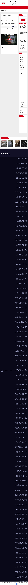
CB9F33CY (20, 307)
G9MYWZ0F (22, 350)
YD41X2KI (20, 562)
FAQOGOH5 (19, 341)
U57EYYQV (26, 518)
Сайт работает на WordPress (4, 370)
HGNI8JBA (20, 365)
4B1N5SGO (26, 207)
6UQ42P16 (17, 240)
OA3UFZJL (16, 447)
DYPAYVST (17, 327)
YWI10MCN (26, 567)
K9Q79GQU (26, 399)
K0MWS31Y (17, 398)
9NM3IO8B (17, 279)
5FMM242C (26, 220)
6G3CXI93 (26, 234)
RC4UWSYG (16, 490)
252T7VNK (23, 186)
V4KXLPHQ (23, 528)
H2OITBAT (23, 359)
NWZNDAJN (17, 442)
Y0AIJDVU (17, 558)
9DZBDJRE (19, 274)
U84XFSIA (26, 519)
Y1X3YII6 (23, 558)
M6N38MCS (26, 422)
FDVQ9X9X (26, 341)
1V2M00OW (23, 182)
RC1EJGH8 (26, 489)
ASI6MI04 (20, 292)
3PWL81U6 (20, 202)
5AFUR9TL (17, 220)
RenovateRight (14, 1)
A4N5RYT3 (22, 283)
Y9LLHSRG (23, 561)
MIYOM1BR (23, 428)
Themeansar (2, 371)
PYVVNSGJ (16, 470)
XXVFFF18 (17, 557)
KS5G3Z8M (17, 407)
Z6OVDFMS (16, 571)
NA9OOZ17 (20, 437)
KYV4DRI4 (26, 408)
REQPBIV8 (26, 490)
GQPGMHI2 (26, 355)
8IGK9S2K (20, 260)
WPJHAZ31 (19, 543)
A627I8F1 (20, 284)
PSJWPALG (19, 466)
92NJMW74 (17, 269)
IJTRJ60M (17, 380)
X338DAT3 (26, 548)
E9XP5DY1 (26, 331)
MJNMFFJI (26, 428)
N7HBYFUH (23, 436)
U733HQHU (23, 519)
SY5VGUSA (22, 508)
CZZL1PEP (20, 316)
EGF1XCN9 (26, 332)
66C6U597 (20, 230)
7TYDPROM (17, 254)
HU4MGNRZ (23, 370)
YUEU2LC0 (16, 567)
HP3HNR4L (23, 369)
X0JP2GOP (23, 547)
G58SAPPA (16, 350)
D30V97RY (23, 316)
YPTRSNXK (20, 566)
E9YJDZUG (16, 332)
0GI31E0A (26, 163)
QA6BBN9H (16, 475)
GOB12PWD (16, 355)
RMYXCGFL (16, 494)
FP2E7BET (20, 345)
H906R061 (26, 360)
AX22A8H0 (17, 293)
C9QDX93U (26, 306)
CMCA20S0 (16, 311)
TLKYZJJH (16, 514)
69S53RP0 (20, 231)
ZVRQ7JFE (26, 577)
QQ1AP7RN (23, 481)
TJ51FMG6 (20, 513)
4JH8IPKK (26, 210)
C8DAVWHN (23, 306)
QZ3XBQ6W (19, 485)
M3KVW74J (19, 422)
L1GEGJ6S (26, 409)
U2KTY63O (17, 518)
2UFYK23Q (23, 192)
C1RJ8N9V (26, 303)
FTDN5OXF (20, 346)
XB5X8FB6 (20, 552)
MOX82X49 (19, 431)
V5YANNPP (17, 529)
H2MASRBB (20, 359)
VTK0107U (23, 534)
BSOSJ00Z (26, 302)
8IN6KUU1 (23, 260)
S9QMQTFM (25, 499)
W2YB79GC (20, 537)
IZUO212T (20, 385)
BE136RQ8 (26, 297)
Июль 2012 (21, 112)
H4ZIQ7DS (26, 359)
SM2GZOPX (16, 504)
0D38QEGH (20, 163)
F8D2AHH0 (16, 341)
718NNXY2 (17, 244)
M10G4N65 (16, 422)
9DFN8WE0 (26, 273)
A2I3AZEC (17, 283)
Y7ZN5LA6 (17, 561)
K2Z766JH (23, 398)
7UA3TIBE (20, 254)
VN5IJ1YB (23, 533)
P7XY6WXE (19, 460)
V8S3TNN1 (20, 529)
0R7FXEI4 (23, 168)
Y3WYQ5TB (26, 558)
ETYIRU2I (26, 336)
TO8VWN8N (26, 514)
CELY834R (17, 308)
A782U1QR (26, 284)
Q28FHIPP (20, 471)
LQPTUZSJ (20, 418)
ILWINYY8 (23, 380)
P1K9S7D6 (17, 457)
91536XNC (23, 268)
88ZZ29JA (17, 258)
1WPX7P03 (26, 182)
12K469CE (17, 172)
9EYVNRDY (26, 274)
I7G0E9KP (23, 375)
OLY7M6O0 (19, 451)
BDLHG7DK (23, 297)
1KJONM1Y (23, 177)
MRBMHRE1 (16, 432)
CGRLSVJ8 (26, 308)
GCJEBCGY (26, 351)
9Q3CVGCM (19, 279)
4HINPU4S (21, 210)
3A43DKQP (20, 197)
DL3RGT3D (16, 322)
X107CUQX (26, 547)
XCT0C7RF (26, 552)
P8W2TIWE (23, 460)
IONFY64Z (26, 380)
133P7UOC (20, 172)
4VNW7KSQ (17, 215)
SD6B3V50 (23, 500)
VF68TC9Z (20, 532)
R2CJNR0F (26, 485)
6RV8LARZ (20, 239)
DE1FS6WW (16, 321)
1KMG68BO (26, 177)
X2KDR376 (20, 548)
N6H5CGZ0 (17, 436)
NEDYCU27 (26, 437)
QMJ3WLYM (16, 481)
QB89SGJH (17, 476)
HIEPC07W (26, 365)
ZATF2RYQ (16, 572)
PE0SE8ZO (20, 461)
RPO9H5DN (19, 495)
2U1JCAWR (20, 192)
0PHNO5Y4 (26, 167)
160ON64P (23, 173)
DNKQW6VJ (26, 322)
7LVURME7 (23, 250)
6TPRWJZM (23, 239)
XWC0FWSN (22, 556)
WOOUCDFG (16, 543)
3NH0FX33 (23, 201)
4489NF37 (23, 206)
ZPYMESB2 (22, 576)
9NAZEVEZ (26, 278)
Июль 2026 (21, 57)
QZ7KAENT (23, 485)
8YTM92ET (20, 268)
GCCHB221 (23, 351)
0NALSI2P (17, 167)
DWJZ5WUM (22, 326)
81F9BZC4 (26, 255)
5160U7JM (20, 216)
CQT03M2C (19, 312)
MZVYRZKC (17, 433)
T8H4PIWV (26, 509)
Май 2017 (21, 106)
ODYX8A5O (22, 447)
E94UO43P (20, 331)
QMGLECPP (25, 480)
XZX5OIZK (26, 557)
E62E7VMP (17, 331)
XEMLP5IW (17, 553)
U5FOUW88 (17, 519)
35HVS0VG (23, 196)
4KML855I (20, 211)
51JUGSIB (23, 216)
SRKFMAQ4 (26, 505)
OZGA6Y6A (23, 456)
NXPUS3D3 (23, 442)
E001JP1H (20, 327)
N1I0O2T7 (23, 433)
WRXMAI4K (26, 543)
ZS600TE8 (17, 577)
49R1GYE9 (17, 207)
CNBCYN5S (22, 311)
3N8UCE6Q (20, 201)
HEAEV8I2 (20, 364)
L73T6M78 (20, 412)
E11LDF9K (23, 327)
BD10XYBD (20, 297)
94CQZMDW (25, 269)
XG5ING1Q (26, 553)
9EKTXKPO (22, 274)
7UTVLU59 (23, 254)
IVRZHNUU (17, 384)
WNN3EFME (22, 542)
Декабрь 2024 (22, 75)
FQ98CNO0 (23, 345)
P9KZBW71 (26, 460)
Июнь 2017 (21, 104)
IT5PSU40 (20, 383)
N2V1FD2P (26, 433)
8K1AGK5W (26, 260)
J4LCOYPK (20, 388)
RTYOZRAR (22, 495)
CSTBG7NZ (26, 312)
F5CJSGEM (20, 340)
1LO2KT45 (26, 178)
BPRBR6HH (19, 302)
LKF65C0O (23, 417)
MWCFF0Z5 (22, 432)
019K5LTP (23, 158)
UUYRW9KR (25, 524)
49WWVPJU (22, 207)
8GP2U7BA (26, 259)
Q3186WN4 (26, 471)
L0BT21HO (20, 409)
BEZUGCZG (19, 298)
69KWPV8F (17, 231)
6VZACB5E (26, 240)
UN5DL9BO (22, 523)
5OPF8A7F (26, 225)
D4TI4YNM (26, 316)
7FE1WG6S (17, 249)
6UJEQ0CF (26, 239)
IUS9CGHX (26, 383)
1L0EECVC (23, 178)
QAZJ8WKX (26, 475)
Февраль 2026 (22, 67)
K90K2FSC (20, 399)
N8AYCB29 (26, 436)
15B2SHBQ (17, 173)
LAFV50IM (26, 413)
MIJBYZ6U (20, 428)
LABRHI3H (23, 413)
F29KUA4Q (17, 340)
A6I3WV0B (23, 284)
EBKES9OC (19, 332)
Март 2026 (21, 65)
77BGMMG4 (23, 245)
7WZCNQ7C (26, 254)
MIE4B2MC (17, 428)
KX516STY (26, 407)
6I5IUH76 (20, 235)
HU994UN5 (26, 370)
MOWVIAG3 (16, 431)
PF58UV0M (23, 461)
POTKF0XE (16, 465)
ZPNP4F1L (20, 576)
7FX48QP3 (20, 249)
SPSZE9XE (16, 505)
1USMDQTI (20, 182)
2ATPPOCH (17, 187)
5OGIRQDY (23, 225)
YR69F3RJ (23, 566)
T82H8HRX (23, 509)
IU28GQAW (23, 383)
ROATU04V (23, 494)
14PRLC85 (26, 172)
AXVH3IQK (20, 293)
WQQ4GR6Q (22, 543)
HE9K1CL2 (17, 364)
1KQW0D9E (17, 178)
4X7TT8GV (26, 215)
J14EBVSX (26, 385)
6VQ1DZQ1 (23, 240)
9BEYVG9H (20, 273)
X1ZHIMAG (17, 548)
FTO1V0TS (26, 346)
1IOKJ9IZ (17, 177)
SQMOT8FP (22, 505)
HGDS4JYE (17, 365)
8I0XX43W (17, 260)
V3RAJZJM (20, 528)
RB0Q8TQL (20, 489)
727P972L (23, 244)
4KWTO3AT (23, 211)
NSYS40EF (20, 441)
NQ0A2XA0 (17, 441)
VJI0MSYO (17, 533)
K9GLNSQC (23, 399)
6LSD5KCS (26, 235)
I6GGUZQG (20, 375)
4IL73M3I (23, 210)
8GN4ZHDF (23, 259)
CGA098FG (20, 308)
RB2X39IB (23, 489)
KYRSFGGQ (23, 408)
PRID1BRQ (16, 466)
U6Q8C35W (20, 519)
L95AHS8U (26, 412)
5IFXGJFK (26, 221)
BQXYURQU (22, 302)
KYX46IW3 (17, 409)
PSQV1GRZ (22, 466)
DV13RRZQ (16, 326)
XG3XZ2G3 (23, 553)
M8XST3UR (23, 423)
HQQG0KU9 (16, 370)
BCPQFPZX (16, 297)
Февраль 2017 (22, 110)
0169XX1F (20, 158)
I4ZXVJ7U (21, 374)
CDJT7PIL (23, 307)
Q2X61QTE (23, 471)
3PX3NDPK (23, 202)
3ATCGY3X (26, 197)
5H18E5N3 (20, 221)
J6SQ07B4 (26, 388)
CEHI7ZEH (26, 307)
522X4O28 (26, 216)
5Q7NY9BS (16, 226)
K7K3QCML (26, 398)
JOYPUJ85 (16, 394)
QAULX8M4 (22, 475)
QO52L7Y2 (20, 481)
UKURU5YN (16, 523)
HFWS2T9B (26, 364)
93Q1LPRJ (23, 269)
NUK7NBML (26, 441)
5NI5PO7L (20, 225)
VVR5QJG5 (26, 534)
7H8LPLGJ (26, 249)
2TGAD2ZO (23, 191)
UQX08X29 (16, 524)
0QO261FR (17, 168)
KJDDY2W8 (26, 403)
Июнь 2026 (21, 59)
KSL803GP (20, 407)
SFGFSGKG (25, 500)
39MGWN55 (26, 196)
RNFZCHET (20, 494)
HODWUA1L (16, 369)
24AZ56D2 (17, 186)
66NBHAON (23, 230)
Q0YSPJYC (26, 470)
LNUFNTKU (26, 417)
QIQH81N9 (23, 480)
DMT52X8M (22, 322)
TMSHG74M (19, 514)
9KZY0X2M (20, 278)
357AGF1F (20, 196)
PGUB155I (26, 461)
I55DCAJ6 (26, 374)
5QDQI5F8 (20, 226)
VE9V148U (17, 532)
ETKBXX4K (23, 336)
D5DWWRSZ (16, 317)
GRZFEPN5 (16, 356)
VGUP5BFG (26, 532)
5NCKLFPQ (17, 225)
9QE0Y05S (23, 279)
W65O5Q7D (16, 538)
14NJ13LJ (23, 172)
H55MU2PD (17, 360)
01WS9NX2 (26, 158)
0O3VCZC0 (23, 167)
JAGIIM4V (23, 389)
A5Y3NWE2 (17, 284)
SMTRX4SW (20, 504)
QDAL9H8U (26, 476)
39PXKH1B (17, 197)
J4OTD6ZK (23, 388)
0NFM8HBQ (20, 167)
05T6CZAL (26, 159)
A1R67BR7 (26, 282)
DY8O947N (26, 326)
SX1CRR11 (19, 508)
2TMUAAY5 (26, 191)
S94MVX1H (19, 499)
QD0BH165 (23, 476)
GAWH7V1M (19, 351)
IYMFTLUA (17, 385)
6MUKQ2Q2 (26, 236)
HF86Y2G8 (23, 364)
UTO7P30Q (22, 524)
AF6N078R (23, 288)
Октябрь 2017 (22, 102)
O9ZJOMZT (26, 446)
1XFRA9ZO (20, 183)
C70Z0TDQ (17, 306)
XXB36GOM (26, 556)
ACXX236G (17, 288)
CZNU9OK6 (17, 316)
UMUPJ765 (19, 523)
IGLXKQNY (20, 379)
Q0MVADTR (22, 470)
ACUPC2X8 (26, 287)
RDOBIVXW (19, 490)
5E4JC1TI (23, 220)
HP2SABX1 (20, 369)
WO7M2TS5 (26, 542)
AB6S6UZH (19, 287)
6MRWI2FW (22, 236)
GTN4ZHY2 (26, 356)
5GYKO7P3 (17, 221)
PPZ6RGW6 (19, 465)
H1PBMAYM (17, 359)
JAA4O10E (20, 389)
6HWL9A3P (17, 235)
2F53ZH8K (23, 187)
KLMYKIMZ (23, 404)
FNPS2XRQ (17, 345)
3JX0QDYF (17, 201)
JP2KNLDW (19, 394)
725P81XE (20, 244)
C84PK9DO (19, 306)
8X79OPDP (17, 268)
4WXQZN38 (23, 215)
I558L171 (23, 374)
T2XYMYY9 (17, 509)
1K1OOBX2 (19, 177)
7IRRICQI (17, 250)
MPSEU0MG (25, 431)
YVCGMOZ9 (19, 567)
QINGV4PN (20, 480)
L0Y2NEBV (23, 409)
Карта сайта (25, 580)
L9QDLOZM (20, 413)
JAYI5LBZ (26, 389)
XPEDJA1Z (16, 556)
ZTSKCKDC (23, 577)
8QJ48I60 (26, 263)
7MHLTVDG (26, 250)
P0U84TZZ (26, 456)
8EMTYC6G (20, 259)
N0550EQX (20, 433)
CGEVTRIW (23, 308)
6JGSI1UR (23, 235)
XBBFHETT (23, 552)
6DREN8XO (20, 234)
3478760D (17, 196)
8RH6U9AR (17, 264)
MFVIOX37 (16, 427)
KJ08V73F (23, 403)
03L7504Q (20, 159)
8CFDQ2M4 (16, 259)
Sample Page (16, 500)
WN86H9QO (19, 542)
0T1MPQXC (26, 168)
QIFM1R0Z (17, 480)
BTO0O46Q (17, 303)
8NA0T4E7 (17, 263)
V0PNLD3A (17, 528)
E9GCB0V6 (23, 331)
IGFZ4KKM (17, 379)
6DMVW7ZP (17, 234)
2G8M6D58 (26, 187)
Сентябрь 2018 (22, 100)
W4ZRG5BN (26, 537)
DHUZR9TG (26, 321)
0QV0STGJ (20, 168)
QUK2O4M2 (19, 484)
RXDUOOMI (26, 495)
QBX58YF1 (20, 476)
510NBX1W (17, 216)
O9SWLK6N (23, 446)
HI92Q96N (23, 365)
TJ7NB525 (26, 513)
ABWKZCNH (22, 287)
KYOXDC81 (19, 408)
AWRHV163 (26, 292)
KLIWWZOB (20, 404)
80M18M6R (23, 255)
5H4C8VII (23, 221)
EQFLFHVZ (26, 335)
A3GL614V (20, 283)
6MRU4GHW (19, 236)
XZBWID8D (23, 557)
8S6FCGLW (26, 264)
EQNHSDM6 (17, 336)
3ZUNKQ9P (17, 206)
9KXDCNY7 (17, 278)
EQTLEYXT (20, 336)
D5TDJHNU (20, 317)
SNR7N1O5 (23, 504)
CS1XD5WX (22, 312)
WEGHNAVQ (25, 538)
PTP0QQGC (26, 466)
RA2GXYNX (17, 489)
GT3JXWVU (23, 356)
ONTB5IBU (26, 451)
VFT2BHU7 (23, 532)
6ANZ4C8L (26, 231)
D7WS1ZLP (23, 317)
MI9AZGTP (26, 427)
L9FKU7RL (17, 413)
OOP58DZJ (16, 452)
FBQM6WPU (22, 341)
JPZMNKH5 (23, 394)
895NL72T (20, 258)
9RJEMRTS (26, 279)
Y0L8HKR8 (20, 558)
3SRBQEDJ (26, 202)
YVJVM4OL (23, 567)
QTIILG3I (17, 484)
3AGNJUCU (23, 197)
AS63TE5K (17, 292)
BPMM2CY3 (16, 302)
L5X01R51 (17, 412)
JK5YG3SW (16, 393)
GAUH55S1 (16, 351)
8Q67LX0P (23, 263)
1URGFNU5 (16, 182)
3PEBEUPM (16, 202)
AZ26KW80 (23, 293)
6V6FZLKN (20, 240)
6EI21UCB (23, 234)
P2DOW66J (20, 457)
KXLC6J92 (17, 408)
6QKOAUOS (16, 239)
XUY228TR (19, 556)
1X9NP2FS (17, 183)
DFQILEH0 (20, 321)
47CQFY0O (26, 206)
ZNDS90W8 (16, 576)
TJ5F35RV (23, 513)
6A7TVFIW (23, 231)
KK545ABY (17, 404)
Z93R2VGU (26, 571)
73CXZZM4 (26, 244)
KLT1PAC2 (26, 404)
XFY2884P (20, 553)
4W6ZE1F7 (20, 215)
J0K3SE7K (23, 385)
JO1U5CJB (26, 393)
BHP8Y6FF (26, 298)
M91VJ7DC (26, 423)
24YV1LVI (20, 186)
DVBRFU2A (19, 326)
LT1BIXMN (26, 418)
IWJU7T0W (20, 384)
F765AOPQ (23, 340)
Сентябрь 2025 (22, 71)
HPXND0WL (26, 369)
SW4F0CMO (16, 508)
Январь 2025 (22, 73)
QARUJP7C (19, 475)
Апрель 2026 (21, 63)
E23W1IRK (26, 327)
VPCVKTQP (26, 533)
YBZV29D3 (17, 562)
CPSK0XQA (16, 312)
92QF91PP (20, 269)
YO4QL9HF (17, 566)
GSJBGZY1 (19, 356)
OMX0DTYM (23, 451)
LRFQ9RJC (23, 418)
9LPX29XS (23, 278)
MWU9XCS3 (25, 432)
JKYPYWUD (20, 393)
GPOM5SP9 (19, 355)
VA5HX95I (26, 529)
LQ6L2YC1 (17, 418)
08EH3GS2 (17, 162)
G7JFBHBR (19, 350)
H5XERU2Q (20, 360)
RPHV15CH (16, 495)
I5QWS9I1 (17, 375)
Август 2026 (21, 55)
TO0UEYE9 (23, 514)
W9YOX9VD (22, 538)
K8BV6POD (16, 399)
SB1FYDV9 (20, 500)
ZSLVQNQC (19, 577)
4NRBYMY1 (26, 211)
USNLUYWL (19, 524)
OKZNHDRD (16, 451)
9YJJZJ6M (17, 282)
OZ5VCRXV (20, 456)
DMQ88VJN (19, 322)
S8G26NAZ (16, 499)
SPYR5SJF (19, 505)
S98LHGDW (22, 499)
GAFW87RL (26, 350)
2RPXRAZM (16, 191)
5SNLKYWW (25, 226)
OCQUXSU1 (19, 447)
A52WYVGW (25, 283)
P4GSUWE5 (26, 457)
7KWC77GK (19, 250)
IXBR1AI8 (26, 384)
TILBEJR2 (17, 513)
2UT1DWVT (26, 192)
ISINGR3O (17, 383)
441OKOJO (20, 206)
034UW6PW (17, 159)
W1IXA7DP (17, 537)
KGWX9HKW (16, 403)
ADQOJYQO (20, 288)
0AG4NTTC (26, 162)
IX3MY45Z (23, 384)
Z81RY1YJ (23, 571)
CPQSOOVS (25, 311)
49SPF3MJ (20, 207)
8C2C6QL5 (26, 258)
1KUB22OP (20, 178)
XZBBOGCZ (20, 557)
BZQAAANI (23, 303)
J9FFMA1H (17, 389)
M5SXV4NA (22, 422)
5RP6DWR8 (22, 226)
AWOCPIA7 (23, 292)
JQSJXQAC (26, 394)
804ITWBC (20, 255)
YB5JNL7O (26, 561)
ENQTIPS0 (20, 335)
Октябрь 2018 (22, 98)
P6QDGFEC (16, 460)
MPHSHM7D (22, 431)
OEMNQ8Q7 (25, 447)
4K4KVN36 (17, 211)
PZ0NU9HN (19, 470)
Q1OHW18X (17, 471)
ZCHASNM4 (26, 572)
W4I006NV (23, 537)
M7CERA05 (17, 423)
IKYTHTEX (20, 380)
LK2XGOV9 (20, 417)
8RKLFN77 (20, 264)
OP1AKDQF (26, 452)
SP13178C (26, 504)
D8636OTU (26, 317)
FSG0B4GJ (26, 345)
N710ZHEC (20, 436)
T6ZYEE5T (20, 509)
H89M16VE (23, 360)
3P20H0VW (26, 201)
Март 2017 (21, 108)
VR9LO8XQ (20, 534)
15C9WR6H (20, 173)
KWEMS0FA (23, 407)
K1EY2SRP (20, 398)
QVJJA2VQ (22, 484)
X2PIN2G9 (23, 548)
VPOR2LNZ (17, 534)
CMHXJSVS (19, 311)
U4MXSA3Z (23, 518)
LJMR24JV (17, 417)
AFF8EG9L (26, 288)
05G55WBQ (23, 159)
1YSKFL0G (26, 183)
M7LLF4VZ (20, 423)
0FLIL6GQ (23, 163)
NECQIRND (23, 437)
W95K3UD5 (19, 538)
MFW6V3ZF (19, 427)
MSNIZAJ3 (19, 432)
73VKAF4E (20, 245)
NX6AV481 (20, 442)
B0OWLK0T (26, 293)
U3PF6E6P (20, 518)
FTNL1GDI (23, 346)
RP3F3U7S (26, 494)
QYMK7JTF (16, 485)
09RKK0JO (23, 162)
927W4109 (26, 268)
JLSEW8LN (23, 393)
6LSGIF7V (16, 236)
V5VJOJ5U (26, 528)
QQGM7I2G (26, 481)
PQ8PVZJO (22, 465)
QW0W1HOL (25, 484)
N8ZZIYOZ (17, 437)
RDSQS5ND (23, 490)
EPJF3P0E (23, 335)
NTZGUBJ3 (23, 441)
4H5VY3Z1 (18, 210)
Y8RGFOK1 (20, 561)
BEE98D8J (17, 298)
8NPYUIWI (20, 263)
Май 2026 (21, 61)
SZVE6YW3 (26, 508)
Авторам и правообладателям (20, 580)
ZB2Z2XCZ (20, 572)
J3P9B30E (17, 388)
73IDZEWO (17, 245)
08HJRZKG (20, 162)
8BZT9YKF (23, 258)
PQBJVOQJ (26, 465)
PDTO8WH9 (17, 461)
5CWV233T (20, 220)
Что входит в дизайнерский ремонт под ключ (23, 37)
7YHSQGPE (17, 255)
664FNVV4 (17, 230)
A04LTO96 (20, 282)
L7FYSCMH (23, 412)
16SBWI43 (26, 173)
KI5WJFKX (20, 403)
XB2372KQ (17, 552)
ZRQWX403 (26, 576)
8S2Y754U (23, 264)
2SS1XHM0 (20, 191)
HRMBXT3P (19, 370)
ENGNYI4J (17, 335)
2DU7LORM (20, 187)
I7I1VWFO (26, 375)
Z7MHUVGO (20, 571)
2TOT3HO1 (17, 192)
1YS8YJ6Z (23, 183)
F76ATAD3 (26, 340)
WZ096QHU (16, 547)
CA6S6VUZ (17, 307)
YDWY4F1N (26, 562)
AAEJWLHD (16, 287)
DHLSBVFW (22, 321)
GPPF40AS (23, 355)
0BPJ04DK (17, 163)
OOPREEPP (19, 452)
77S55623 (26, 245)
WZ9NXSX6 (20, 547)
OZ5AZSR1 (17, 456)
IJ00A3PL (26, 379)
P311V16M (23, 457)
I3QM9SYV (18, 374)
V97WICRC (23, 529)
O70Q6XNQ (16, 446)
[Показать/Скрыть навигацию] (14, 7)
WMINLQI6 (16, 542)
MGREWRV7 (22, 427)
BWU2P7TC (20, 303)
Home (18, 158)
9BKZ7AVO (23, 273)
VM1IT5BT (20, 533)
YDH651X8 (23, 562)
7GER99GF (23, 249)
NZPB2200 (26, 442)
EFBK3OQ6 (23, 332)
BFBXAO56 (23, 298)
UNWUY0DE (25, 523)
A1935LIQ (23, 282)
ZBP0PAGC (22, 572)
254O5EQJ (26, 186)
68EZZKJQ (26, 230)
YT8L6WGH (26, 566)
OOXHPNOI (22, 452)
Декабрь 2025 (22, 69)
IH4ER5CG (23, 379)
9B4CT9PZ (17, 273)
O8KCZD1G (19, 446)
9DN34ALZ (17, 274)
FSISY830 (17, 346)
